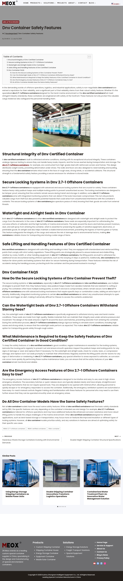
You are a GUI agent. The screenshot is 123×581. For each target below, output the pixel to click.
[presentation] (20, 473)
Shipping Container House (47, 550)
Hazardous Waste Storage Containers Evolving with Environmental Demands (30, 439)
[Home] (3, 33)
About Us (101, 548)
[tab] (57, 506)
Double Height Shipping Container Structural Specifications (95, 438)
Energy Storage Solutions (77, 547)
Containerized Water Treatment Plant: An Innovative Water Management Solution (98, 495)
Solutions (68, 542)
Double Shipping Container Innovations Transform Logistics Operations (59, 494)
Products (38, 542)
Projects (62, 3)
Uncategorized (11, 22)
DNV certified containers (37, 429)
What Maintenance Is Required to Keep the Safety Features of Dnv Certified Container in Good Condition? (51, 77)
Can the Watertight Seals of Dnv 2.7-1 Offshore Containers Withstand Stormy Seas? (43, 75)
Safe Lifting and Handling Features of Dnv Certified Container (32, 67)
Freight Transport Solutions (78, 550)
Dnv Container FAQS (16, 70)
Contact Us (102, 552)
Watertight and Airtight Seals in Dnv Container (26, 65)
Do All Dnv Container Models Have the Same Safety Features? (35, 82)
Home (26, 3)
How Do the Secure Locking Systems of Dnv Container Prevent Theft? (37, 73)
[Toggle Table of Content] (88, 56)
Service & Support (105, 545)
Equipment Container (45, 556)
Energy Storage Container (47, 553)
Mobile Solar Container (46, 559)
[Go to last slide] (5, 482)
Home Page (102, 542)
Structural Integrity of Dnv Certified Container (26, 60)
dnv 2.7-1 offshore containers (15, 165)
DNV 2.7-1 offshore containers (14, 429)
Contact (82, 3)
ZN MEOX (7, 39)
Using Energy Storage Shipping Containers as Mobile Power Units (17, 494)
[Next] (117, 482)
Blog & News (102, 555)
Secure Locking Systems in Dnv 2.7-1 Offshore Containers (30, 62)
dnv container (53, 429)
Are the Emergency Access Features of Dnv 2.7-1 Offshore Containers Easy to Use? (43, 80)
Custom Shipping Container (48, 547)
